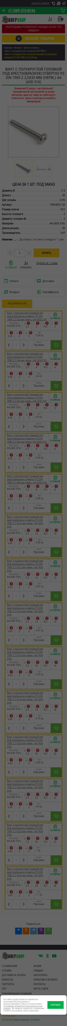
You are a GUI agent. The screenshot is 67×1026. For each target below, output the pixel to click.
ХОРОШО (55, 1005)
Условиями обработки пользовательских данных (22, 1007)
